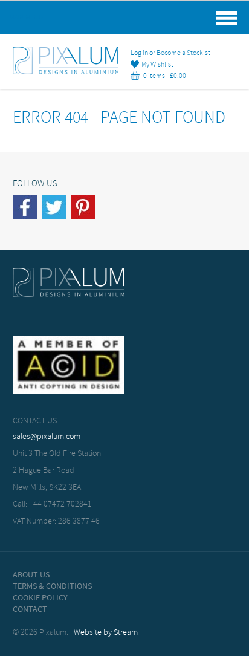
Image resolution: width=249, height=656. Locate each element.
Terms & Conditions (52, 586)
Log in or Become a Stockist (170, 53)
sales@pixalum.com (46, 437)
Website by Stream (106, 632)
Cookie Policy (40, 598)
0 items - (163, 76)
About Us (31, 575)
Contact (30, 609)
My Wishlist (156, 65)
